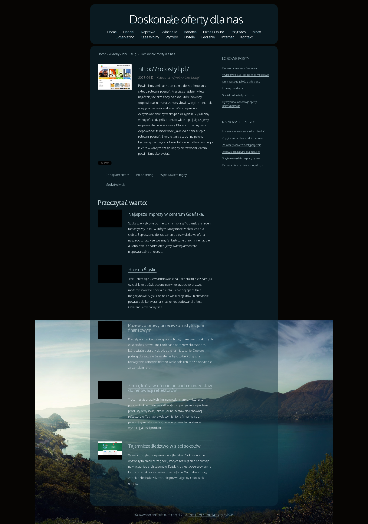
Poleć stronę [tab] (144, 175)
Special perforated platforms (237, 95)
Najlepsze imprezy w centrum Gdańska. (166, 214)
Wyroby (114, 54)
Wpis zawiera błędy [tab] (173, 175)
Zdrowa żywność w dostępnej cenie (241, 145)
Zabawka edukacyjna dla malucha (241, 151)
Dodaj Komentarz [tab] (117, 175)
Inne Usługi (129, 54)
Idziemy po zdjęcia (232, 88)
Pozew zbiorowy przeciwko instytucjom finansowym (166, 328)
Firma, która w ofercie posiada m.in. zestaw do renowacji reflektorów (170, 388)
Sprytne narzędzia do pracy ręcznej (241, 158)
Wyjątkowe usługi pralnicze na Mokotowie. (245, 74)
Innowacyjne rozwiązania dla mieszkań (243, 131)
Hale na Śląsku (142, 269)
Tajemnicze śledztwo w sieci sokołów (164, 446)
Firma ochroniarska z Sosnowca (239, 68)
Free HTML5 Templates (203, 515)
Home (102, 54)
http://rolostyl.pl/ (163, 69)
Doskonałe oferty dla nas (184, 19)
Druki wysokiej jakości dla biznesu (241, 81)
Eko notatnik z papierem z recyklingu (242, 165)
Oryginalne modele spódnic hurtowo (242, 138)
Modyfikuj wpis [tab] (115, 184)
